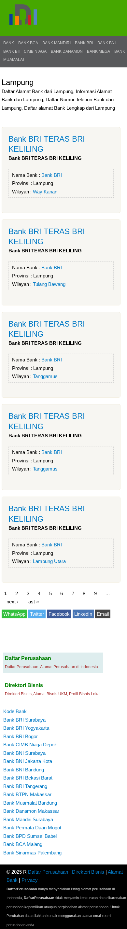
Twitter (37, 614)
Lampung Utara (49, 561)
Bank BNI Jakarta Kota (27, 761)
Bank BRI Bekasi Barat (27, 778)
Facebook (59, 614)
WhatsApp (14, 614)
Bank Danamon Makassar (31, 811)
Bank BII (11, 51)
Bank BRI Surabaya (24, 720)
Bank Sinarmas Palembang (32, 852)
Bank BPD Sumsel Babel (30, 836)
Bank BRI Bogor (20, 736)
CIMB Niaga (35, 51)
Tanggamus (45, 376)
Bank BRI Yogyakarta (26, 728)
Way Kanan (45, 191)
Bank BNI (106, 43)
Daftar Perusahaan (48, 872)
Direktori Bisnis (88, 872)
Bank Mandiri (56, 43)
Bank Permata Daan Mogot (32, 827)
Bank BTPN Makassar (27, 794)
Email (103, 614)
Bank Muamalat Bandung (30, 803)
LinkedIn (83, 614)
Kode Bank (15, 711)
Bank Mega (98, 51)
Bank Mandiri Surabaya (28, 819)
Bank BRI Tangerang (25, 786)
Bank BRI (84, 43)
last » (33, 601)
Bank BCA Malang (22, 844)
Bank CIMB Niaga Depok (30, 744)
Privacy (29, 880)
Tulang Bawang (49, 284)
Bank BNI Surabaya (24, 753)
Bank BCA (28, 43)
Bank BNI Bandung (23, 769)
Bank (8, 43)
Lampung (43, 183)
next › (13, 601)
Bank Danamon (67, 51)
